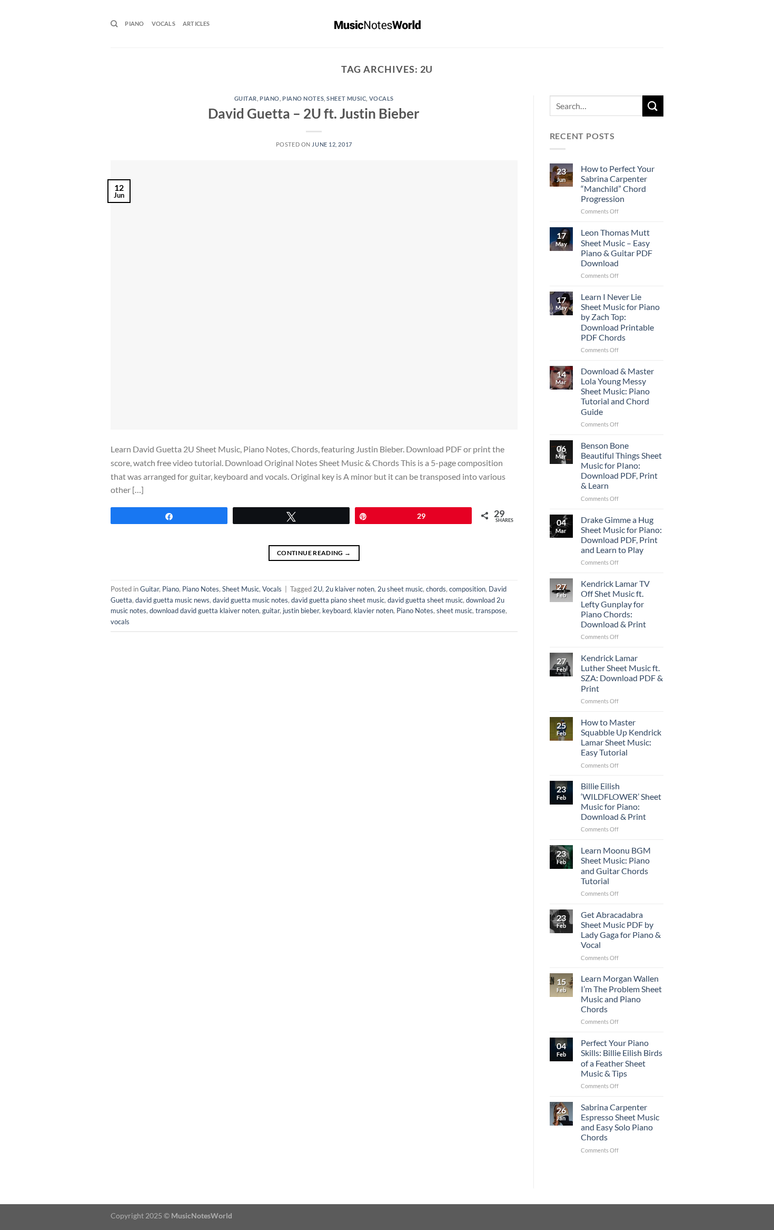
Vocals (163, 23)
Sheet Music (346, 98)
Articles (196, 23)
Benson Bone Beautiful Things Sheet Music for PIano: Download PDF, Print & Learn (621, 465)
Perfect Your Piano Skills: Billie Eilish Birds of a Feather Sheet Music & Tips (621, 1058)
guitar (271, 610)
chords (436, 589)
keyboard (336, 610)
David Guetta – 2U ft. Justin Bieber (314, 113)
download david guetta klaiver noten (204, 610)
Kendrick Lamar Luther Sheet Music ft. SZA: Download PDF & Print (622, 673)
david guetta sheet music (425, 600)
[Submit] (652, 105)
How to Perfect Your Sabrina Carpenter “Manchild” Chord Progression (617, 183)
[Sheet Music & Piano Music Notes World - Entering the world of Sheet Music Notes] (387, 24)
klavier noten (373, 610)
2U (317, 589)
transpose (490, 610)
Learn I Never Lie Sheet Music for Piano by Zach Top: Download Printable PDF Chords (620, 317)
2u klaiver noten (349, 589)
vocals (120, 621)
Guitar (245, 98)
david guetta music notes (250, 600)
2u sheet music (400, 589)
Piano (134, 23)
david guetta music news (172, 600)
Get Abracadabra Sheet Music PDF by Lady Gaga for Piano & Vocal (621, 929)
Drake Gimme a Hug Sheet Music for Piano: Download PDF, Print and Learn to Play (621, 535)
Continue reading (314, 553)
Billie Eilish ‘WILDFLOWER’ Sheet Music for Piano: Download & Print (621, 801)
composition (467, 589)
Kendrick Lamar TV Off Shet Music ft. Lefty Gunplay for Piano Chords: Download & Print (615, 603)
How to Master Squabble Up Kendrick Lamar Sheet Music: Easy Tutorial (621, 737)
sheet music (454, 610)
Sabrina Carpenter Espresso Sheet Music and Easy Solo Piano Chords (620, 1122)
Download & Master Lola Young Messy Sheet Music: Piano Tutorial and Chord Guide (617, 391)
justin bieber (301, 610)
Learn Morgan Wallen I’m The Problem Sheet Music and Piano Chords (621, 993)
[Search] (114, 23)
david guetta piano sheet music (337, 600)
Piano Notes (303, 98)
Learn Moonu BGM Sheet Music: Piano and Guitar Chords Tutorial (616, 865)
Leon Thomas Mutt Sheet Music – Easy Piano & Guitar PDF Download (616, 247)
